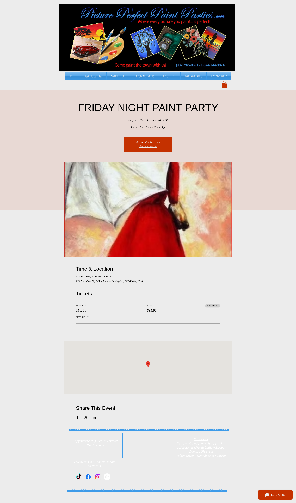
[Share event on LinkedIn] (94, 417)
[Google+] (107, 476)
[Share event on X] (86, 417)
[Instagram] (97, 476)
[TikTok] (78, 476)
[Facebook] (88, 476)
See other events (148, 146)
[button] (169, 76)
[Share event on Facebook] (77, 417)
